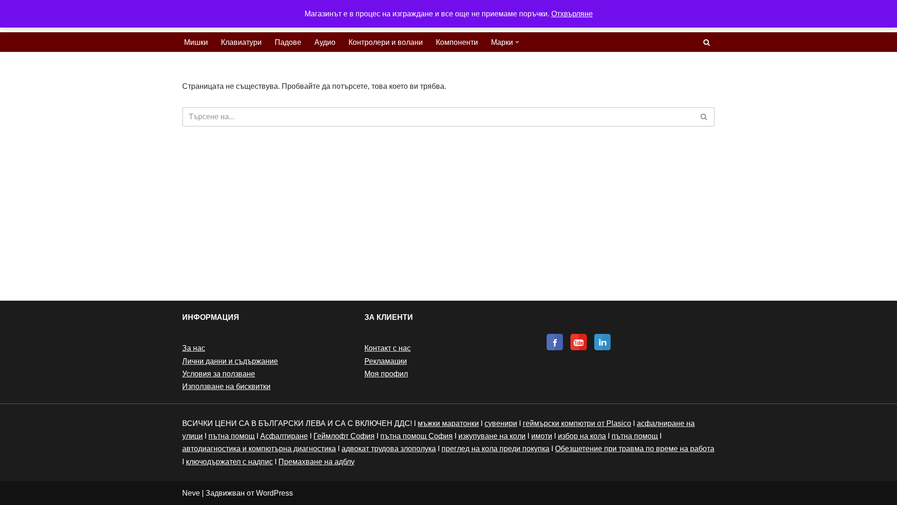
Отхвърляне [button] (572, 14)
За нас (193, 348)
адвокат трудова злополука (389, 449)
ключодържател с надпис (229, 462)
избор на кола (582, 436)
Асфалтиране (284, 436)
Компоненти (457, 42)
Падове (288, 42)
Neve (191, 493)
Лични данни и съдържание (230, 361)
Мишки (196, 42)
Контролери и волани (386, 42)
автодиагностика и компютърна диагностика (259, 449)
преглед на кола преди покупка (495, 449)
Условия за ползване (218, 374)
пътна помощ (231, 436)
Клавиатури (241, 42)
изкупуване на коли (492, 436)
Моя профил (386, 374)
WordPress (274, 493)
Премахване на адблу (316, 462)
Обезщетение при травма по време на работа (634, 449)
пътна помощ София (416, 436)
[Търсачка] (706, 42)
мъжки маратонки (448, 423)
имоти (541, 436)
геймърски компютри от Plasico (577, 423)
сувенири (500, 423)
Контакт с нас (387, 348)
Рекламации (385, 361)
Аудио (324, 42)
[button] (517, 42)
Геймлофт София (344, 436)
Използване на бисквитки (226, 386)
